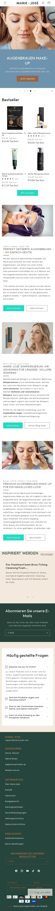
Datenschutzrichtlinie (15, 824)
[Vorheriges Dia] (20, 91)
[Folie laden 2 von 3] (27, 91)
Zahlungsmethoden (14, 807)
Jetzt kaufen (13, 425)
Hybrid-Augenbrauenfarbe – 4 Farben (14, 175)
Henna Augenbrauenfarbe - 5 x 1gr (14, 134)
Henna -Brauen (12, 753)
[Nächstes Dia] (35, 91)
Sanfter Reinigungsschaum (38, 174)
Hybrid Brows (37, 308)
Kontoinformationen (14, 838)
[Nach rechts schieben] (33, 597)
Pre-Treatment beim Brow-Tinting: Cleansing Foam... (27, 566)
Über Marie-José (12, 784)
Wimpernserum (12, 770)
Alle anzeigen (27, 193)
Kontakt (8, 790)
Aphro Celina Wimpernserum (39, 133)
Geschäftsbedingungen (16, 812)
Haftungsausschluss (14, 818)
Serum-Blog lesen (37, 425)
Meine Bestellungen (14, 844)
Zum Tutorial (13, 537)
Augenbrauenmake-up (15, 764)
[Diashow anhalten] (52, 91)
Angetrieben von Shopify (35, 906)
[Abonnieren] (47, 633)
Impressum (10, 795)
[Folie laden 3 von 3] (30, 91)
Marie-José (19, 906)
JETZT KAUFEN (28, 78)
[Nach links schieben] (22, 597)
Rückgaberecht (12, 801)
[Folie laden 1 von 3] (24, 91)
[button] (5, 3)
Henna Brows (13, 308)
